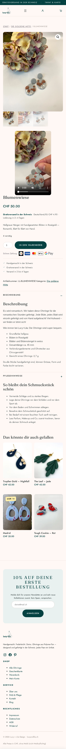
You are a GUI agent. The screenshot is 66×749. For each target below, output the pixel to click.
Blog (11, 702)
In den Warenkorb (30, 245)
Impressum (14, 715)
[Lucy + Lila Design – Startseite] (6, 10)
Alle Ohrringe (15, 667)
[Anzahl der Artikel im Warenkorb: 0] (61, 10)
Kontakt (12, 698)
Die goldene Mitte (21, 26)
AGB (11, 722)
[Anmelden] (42, 10)
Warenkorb (14, 674)
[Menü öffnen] (25, 11)
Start (6, 26)
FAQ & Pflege (15, 695)
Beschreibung (12, 294)
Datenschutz (14, 718)
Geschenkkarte (15, 671)
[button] (58, 37)
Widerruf (13, 725)
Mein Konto (14, 678)
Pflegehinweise (12, 375)
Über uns (13, 691)
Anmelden (33, 613)
